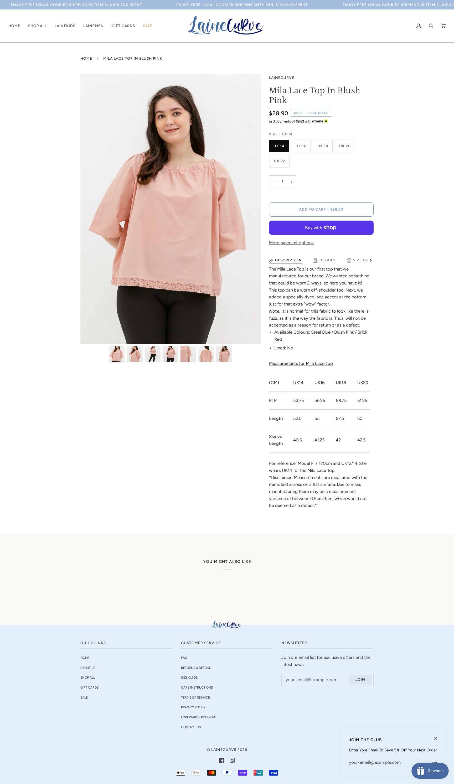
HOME (85, 658)
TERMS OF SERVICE (195, 697)
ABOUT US (87, 668)
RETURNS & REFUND (196, 668)
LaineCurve (281, 77)
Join (360, 679)
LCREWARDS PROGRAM (198, 717)
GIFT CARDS (89, 687)
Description (288, 260)
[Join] (430, 762)
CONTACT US (191, 727)
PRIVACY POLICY (193, 707)
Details (327, 260)
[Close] (438, 736)
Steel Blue (321, 332)
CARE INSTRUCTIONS (197, 687)
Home (86, 58)
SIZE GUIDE (189, 677)
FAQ (184, 658)
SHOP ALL (87, 677)
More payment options (291, 242)
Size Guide (364, 260)
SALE (84, 697)
